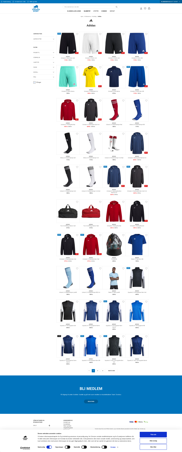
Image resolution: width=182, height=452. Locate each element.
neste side (111, 370)
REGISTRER (91, 401)
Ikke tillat (153, 447)
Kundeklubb (67, 424)
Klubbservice (87, 16)
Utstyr (95, 11)
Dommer (104, 11)
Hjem (82, 16)
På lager (38, 82)
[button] (43, 39)
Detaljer (113, 447)
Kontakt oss (67, 422)
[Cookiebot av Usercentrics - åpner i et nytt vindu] (25, 448)
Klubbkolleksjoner (74, 11)
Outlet (112, 11)
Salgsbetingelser (68, 428)
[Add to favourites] (77, 34)
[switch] (67, 447)
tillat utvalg (153, 441)
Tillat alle (153, 434)
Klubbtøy (87, 11)
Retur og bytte (67, 426)
